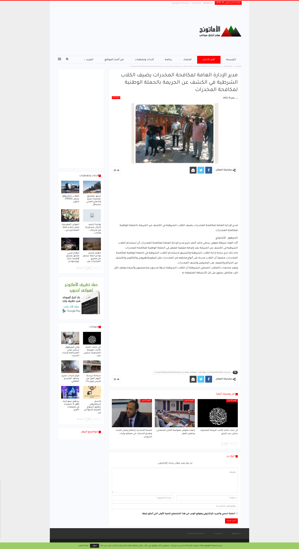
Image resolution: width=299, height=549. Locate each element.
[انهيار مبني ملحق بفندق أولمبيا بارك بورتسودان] (70, 244)
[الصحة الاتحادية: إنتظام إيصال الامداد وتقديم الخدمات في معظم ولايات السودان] (132, 413)
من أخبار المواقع (114, 59)
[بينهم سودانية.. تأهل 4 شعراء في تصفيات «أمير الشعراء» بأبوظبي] (70, 392)
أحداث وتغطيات (144, 59)
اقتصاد (187, 59)
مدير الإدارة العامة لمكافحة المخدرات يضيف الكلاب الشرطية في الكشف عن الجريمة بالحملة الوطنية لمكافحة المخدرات (192, 372)
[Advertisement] (118, 31)
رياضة (168, 59)
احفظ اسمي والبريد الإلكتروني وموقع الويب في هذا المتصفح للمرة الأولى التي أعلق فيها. (188, 514)
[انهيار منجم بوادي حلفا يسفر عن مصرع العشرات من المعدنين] (92, 244)
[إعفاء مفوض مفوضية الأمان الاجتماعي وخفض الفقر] (175, 413)
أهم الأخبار (209, 59)
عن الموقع (207, 3)
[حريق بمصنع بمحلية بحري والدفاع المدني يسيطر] (92, 187)
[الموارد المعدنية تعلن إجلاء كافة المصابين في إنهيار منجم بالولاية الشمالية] (70, 215)
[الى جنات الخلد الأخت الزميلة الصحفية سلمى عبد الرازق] (218, 413)
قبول (94, 546)
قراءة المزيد (83, 546)
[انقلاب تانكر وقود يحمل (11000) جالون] (70, 187)
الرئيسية (231, 59)
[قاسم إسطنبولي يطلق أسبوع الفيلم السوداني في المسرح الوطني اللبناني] (92, 392)
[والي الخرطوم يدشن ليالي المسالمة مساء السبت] (70, 338)
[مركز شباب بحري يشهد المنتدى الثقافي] (70, 366)
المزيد (89, 59)
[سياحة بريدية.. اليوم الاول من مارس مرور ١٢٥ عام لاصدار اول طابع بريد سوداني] (92, 366)
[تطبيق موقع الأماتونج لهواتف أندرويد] (81, 298)
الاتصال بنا (196, 3)
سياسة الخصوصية (180, 3)
